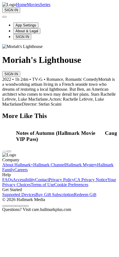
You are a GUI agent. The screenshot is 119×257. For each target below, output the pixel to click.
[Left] (4, 151)
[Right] (9, 151)
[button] (59, 136)
